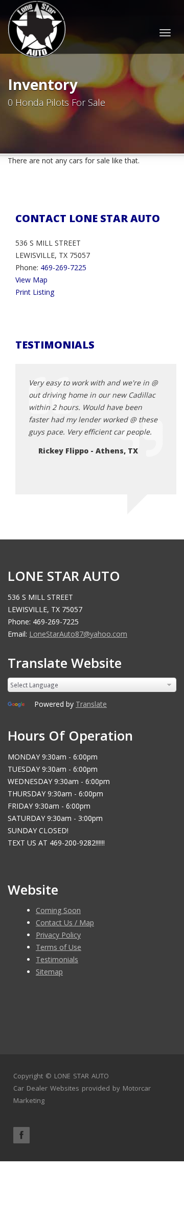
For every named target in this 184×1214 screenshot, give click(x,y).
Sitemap (49, 972)
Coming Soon (58, 910)
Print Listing (34, 292)
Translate (91, 704)
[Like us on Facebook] (21, 1135)
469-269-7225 (63, 267)
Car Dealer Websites (46, 1088)
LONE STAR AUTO (81, 1075)
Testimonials (57, 959)
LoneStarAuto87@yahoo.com (78, 634)
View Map (31, 280)
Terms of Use (58, 947)
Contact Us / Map (65, 922)
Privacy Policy (58, 935)
